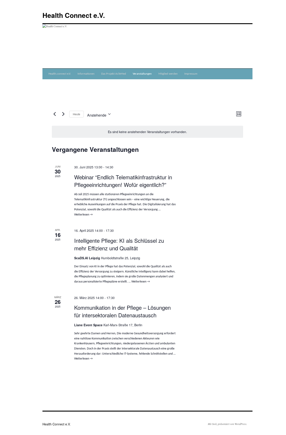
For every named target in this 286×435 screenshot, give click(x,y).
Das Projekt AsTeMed (113, 73)
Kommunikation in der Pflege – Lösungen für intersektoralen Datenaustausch (122, 311)
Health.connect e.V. (59, 73)
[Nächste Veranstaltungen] (63, 114)
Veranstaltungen (142, 73)
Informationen (86, 73)
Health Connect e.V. (73, 15)
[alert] (147, 132)
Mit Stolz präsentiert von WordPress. (227, 424)
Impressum (190, 73)
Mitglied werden (168, 73)
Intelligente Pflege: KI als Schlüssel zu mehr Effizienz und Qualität (119, 244)
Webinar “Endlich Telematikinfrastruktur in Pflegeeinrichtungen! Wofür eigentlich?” (123, 180)
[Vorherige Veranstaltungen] (54, 114)
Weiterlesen (83, 214)
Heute (76, 114)
